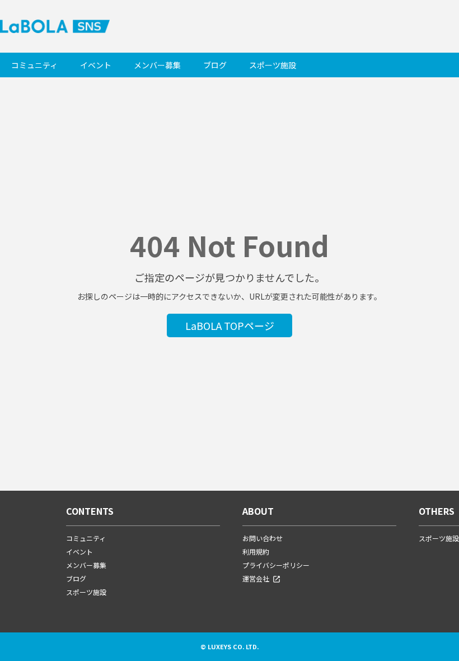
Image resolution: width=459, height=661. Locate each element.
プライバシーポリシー (276, 565)
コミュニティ (34, 65)
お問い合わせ (262, 538)
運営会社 (255, 578)
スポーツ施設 (272, 65)
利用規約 (255, 551)
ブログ (215, 65)
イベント (95, 65)
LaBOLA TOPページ (229, 325)
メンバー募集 (157, 65)
